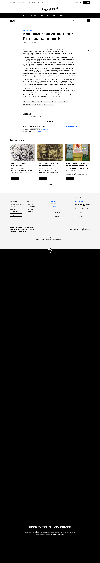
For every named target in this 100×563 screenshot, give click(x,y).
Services (42, 15)
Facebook (53, 201)
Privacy (30, 237)
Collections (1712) (39, 102)
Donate (40, 2)
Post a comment (50, 121)
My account (77, 3)
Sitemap (62, 237)
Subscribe (32, 2)
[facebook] (88, 50)
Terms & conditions (78, 237)
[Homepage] (74, 229)
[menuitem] (25, 15)
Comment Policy (35, 128)
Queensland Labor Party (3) (50, 102)
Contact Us (45, 130)
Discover (54, 15)
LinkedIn (53, 208)
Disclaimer (69, 237)
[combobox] (30, 20)
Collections (34, 15)
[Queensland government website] (86, 229)
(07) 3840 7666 (79, 201)
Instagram (53, 203)
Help (19, 237)
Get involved (62, 15)
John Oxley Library (28, 30)
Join (86, 3)
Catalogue (13, 2)
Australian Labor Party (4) (62, 102)
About (69, 15)
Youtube (53, 206)
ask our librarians (38, 131)
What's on (25, 15)
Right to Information (53, 237)
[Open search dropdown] (75, 15)
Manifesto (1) (39, 105)
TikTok (52, 205)
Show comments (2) (70, 126)
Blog (12, 20)
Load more (50, 184)
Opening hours (16, 215)
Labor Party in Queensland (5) (29, 105)
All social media (56, 212)
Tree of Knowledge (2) (48, 105)
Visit (48, 15)
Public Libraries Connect (40, 237)
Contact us (81, 216)
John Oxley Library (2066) (28, 102)
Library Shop (22, 2)
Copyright (24, 237)
